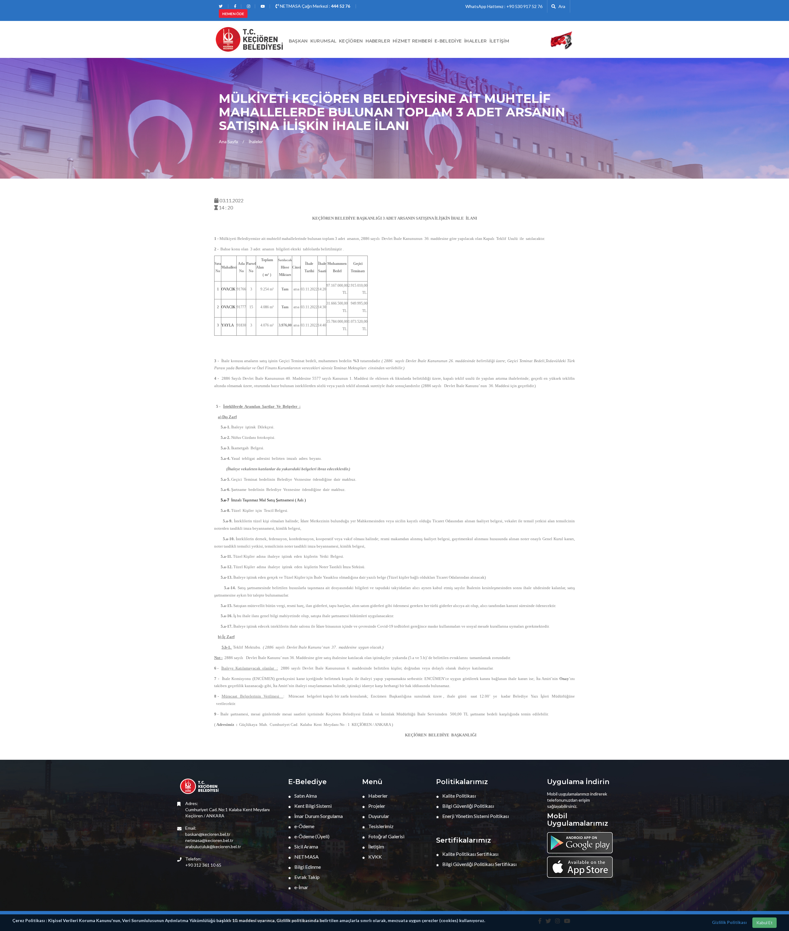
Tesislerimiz (380, 826)
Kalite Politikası (458, 796)
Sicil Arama (305, 846)
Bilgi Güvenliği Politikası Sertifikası (479, 864)
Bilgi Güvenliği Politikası (467, 806)
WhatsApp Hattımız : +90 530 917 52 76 (503, 6)
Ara (560, 6)
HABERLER (378, 41)
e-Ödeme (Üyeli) (311, 836)
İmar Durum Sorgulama (318, 816)
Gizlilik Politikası (729, 922)
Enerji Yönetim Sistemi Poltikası (475, 816)
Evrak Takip (306, 877)
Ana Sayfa (228, 141)
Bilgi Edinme (307, 867)
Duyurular (378, 816)
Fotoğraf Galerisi (385, 836)
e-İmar (300, 887)
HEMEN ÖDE (233, 13)
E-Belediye (448, 41)
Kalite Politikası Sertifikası (469, 854)
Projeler (376, 806)
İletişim (499, 41)
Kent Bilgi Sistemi (312, 806)
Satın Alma (305, 796)
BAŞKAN (298, 41)
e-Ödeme (303, 826)
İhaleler (256, 141)
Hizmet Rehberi (412, 41)
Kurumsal (323, 41)
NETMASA (306, 857)
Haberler (377, 796)
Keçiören (351, 41)
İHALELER (475, 41)
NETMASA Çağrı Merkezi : (314, 6)
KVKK (374, 857)
